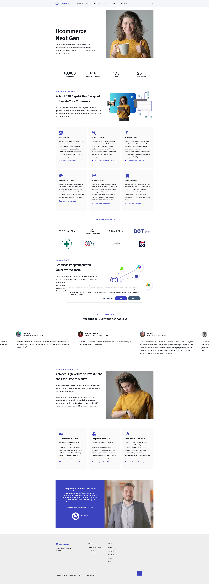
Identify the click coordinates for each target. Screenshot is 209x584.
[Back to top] (139, 573)
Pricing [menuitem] (109, 561)
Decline (134, 298)
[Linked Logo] (67, 231)
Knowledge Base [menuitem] (92, 553)
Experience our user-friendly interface (71, 462)
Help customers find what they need (103, 161)
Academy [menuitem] (110, 558)
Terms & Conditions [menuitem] (89, 575)
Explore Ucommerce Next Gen (102, 203)
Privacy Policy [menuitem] (72, 575)
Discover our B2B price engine (135, 161)
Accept (121, 298)
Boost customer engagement (68, 201)
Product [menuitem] (90, 543)
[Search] (152, 3)
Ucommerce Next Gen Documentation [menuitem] (113, 555)
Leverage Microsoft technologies (136, 462)
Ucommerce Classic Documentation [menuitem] (113, 550)
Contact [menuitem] (110, 547)
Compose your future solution (101, 462)
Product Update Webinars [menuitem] (94, 547)
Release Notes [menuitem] (92, 550)
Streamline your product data (68, 161)
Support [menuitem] (110, 543)
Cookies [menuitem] (80, 575)
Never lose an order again (133, 203)
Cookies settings (108, 298)
